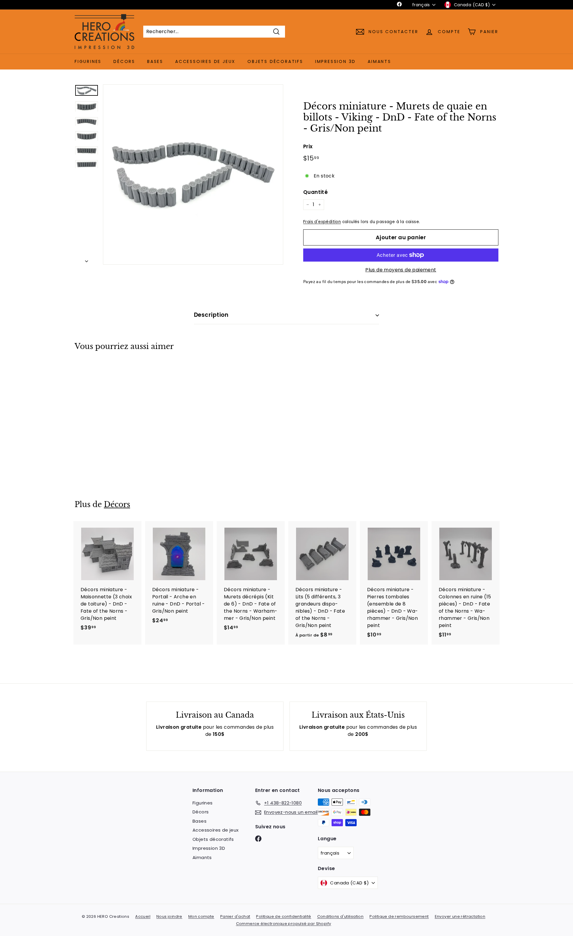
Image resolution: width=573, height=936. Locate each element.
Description (211, 315)
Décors (124, 61)
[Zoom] (193, 174)
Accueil (142, 916)
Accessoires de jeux (205, 61)
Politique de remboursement (399, 916)
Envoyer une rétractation (460, 916)
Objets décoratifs (275, 61)
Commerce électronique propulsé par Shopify (283, 923)
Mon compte (201, 916)
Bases (155, 61)
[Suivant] (86, 259)
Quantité (315, 192)
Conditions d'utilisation (340, 916)
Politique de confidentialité (283, 916)
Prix (308, 146)
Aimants (379, 61)
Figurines (88, 61)
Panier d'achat (235, 916)
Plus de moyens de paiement (400, 269)
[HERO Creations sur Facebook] (258, 838)
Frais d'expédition (322, 222)
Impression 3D (335, 61)
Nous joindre (169, 916)
